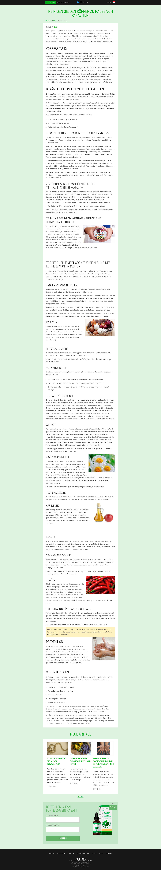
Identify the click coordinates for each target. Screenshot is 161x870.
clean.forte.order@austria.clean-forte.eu (81, 860)
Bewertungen (61, 853)
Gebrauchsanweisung (83, 853)
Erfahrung (71, 853)
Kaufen (63, 838)
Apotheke (52, 853)
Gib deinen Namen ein (52, 815)
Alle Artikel (80, 797)
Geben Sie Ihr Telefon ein (53, 825)
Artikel (101, 853)
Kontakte (109, 853)
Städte (95, 853)
